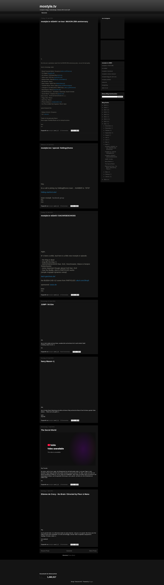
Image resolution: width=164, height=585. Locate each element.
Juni (106, 139)
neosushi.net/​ (57, 89)
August (107, 135)
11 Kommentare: (64, 130)
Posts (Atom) (71, 555)
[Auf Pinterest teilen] (78, 130)
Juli (106, 137)
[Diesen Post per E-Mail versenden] (72, 130)
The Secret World (48, 430)
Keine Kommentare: (65, 351)
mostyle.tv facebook (107, 71)
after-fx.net (105, 88)
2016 (105, 112)
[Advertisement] (69, 136)
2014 (105, 116)
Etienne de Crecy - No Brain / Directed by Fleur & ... (111, 167)
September (108, 133)
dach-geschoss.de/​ (48, 276)
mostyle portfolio (106, 79)
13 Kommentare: (64, 420)
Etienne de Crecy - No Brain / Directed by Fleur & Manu (65, 494)
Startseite (44, 12)
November (108, 128)
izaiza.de (46, 114)
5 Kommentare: (64, 544)
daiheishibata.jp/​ (60, 83)
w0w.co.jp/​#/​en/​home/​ (70, 87)
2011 (105, 123)
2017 (105, 109)
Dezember (108, 126)
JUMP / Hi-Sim (47, 304)
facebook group (58, 198)
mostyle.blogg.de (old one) (109, 76)
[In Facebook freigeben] (76, 130)
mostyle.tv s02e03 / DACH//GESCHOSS (58, 216)
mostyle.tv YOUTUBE (108, 65)
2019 (105, 105)
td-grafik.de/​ (51, 73)
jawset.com (61, 93)
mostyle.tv (48, 6)
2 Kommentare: (64, 484)
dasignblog (105, 85)
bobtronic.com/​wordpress (60, 79)
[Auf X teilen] (75, 130)
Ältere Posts (93, 551)
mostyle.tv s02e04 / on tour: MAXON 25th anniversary (64, 21)
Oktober (107, 130)
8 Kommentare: (64, 206)
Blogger (91, 581)
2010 (105, 179)
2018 (105, 107)
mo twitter (104, 68)
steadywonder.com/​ (57, 102)
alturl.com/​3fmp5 (82, 280)
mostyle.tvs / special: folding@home (57, 148)
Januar (107, 176)
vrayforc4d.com (58, 77)
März (106, 172)
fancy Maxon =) (47, 361)
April (106, 144)
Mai (106, 142)
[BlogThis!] (73, 130)
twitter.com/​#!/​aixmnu (66, 71)
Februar (107, 174)
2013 (105, 119)
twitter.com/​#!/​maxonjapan (64, 85)
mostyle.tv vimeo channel (109, 74)
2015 (105, 114)
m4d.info (60, 75)
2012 (105, 121)
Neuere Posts (45, 551)
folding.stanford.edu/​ (49, 192)
